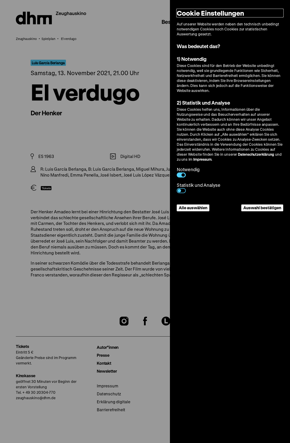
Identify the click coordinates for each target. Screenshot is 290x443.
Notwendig (188, 169)
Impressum (202, 159)
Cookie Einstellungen (210, 13)
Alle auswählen (193, 207)
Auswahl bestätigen (262, 207)
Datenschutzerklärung (256, 154)
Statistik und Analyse (198, 185)
